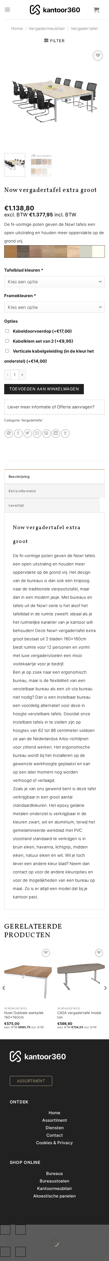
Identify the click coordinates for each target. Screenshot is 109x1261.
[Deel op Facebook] (18, 433)
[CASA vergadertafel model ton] (81, 975)
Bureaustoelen (54, 1181)
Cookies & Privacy (54, 1142)
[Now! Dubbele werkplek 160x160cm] (28, 975)
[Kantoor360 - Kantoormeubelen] (54, 10)
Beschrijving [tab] (19, 476)
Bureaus (54, 1173)
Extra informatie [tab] (22, 491)
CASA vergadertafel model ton (79, 1015)
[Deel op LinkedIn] (55, 433)
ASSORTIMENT (31, 1080)
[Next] (95, 104)
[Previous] (14, 104)
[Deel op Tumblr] (65, 433)
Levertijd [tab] (16, 505)
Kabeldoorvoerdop (42, 331)
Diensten (55, 1127)
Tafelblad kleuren (23, 270)
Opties (11, 321)
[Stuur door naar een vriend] (37, 433)
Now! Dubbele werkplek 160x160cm (24, 1015)
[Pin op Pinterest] (46, 433)
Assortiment (54, 1120)
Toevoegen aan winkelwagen (44, 388)
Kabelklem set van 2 (43, 341)
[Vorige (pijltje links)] (5, 1252)
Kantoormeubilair (54, 1188)
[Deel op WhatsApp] (8, 433)
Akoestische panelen (54, 1196)
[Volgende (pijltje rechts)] (20, 1252)
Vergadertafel (84, 28)
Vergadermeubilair (47, 28)
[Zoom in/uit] (20, 1230)
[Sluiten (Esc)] (5, 1230)
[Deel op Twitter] (27, 433)
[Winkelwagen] (96, 10)
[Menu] (7, 9)
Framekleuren (20, 295)
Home (17, 28)
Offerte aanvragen (75, 407)
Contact (54, 1135)
